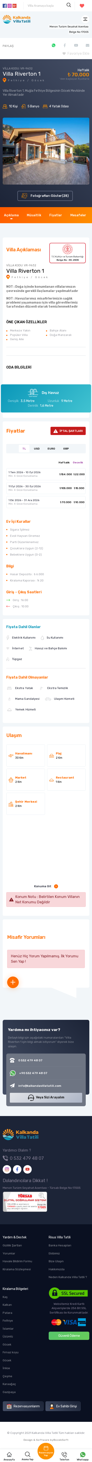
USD (37, 448)
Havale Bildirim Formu (17, 1261)
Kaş (5, 1297)
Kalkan (7, 1304)
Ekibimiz (54, 1253)
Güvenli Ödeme (69, 1336)
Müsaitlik (34, 215)
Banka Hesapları (60, 1245)
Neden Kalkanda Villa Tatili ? (68, 1277)
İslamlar (8, 1328)
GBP (66, 448)
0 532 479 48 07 (27, 1158)
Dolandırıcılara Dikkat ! (25, 1180)
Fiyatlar (55, 215)
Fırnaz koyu (11, 1352)
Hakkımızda (57, 1269)
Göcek (7, 1344)
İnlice (6, 1368)
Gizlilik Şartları (12, 1245)
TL (24, 448)
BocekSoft (61, 1439)
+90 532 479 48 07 (33, 1073)
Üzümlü (8, 1336)
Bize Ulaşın (56, 1261)
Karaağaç (9, 1384)
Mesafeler (78, 215)
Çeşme (7, 1376)
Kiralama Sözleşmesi (17, 1269)
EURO (51, 448)
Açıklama (11, 215)
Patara (7, 1312)
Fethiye (8, 1320)
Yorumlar (9, 1253)
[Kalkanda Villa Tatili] (16, 19)
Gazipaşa (9, 1392)
